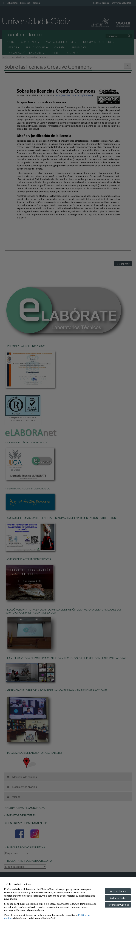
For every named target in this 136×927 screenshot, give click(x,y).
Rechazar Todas (118, 898)
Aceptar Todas (118, 891)
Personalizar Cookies (118, 904)
